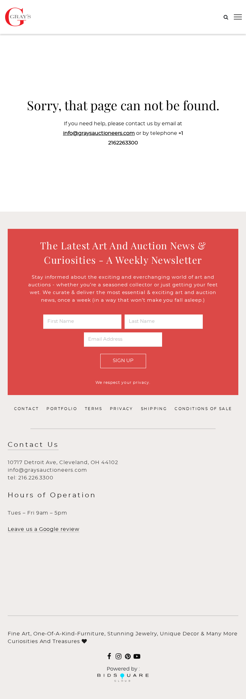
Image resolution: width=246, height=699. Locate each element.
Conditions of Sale (203, 409)
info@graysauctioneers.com (99, 133)
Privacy (121, 409)
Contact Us (33, 444)
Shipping (154, 409)
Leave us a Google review (43, 529)
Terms (93, 409)
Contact (26, 409)
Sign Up (123, 360)
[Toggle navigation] (238, 17)
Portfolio (61, 409)
